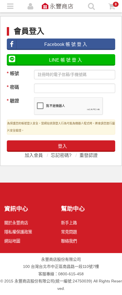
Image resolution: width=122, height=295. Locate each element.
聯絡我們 (69, 241)
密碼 (13, 87)
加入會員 (34, 155)
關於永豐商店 (16, 223)
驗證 (13, 100)
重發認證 (88, 155)
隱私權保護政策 (18, 232)
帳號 (13, 73)
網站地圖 (12, 241)
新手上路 (69, 223)
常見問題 (69, 232)
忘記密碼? (61, 155)
